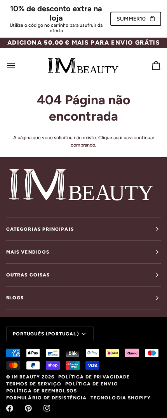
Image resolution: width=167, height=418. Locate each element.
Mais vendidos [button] (27, 252)
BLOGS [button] (15, 298)
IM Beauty (26, 377)
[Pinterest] (28, 408)
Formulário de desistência (46, 398)
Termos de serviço (33, 384)
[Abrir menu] (18, 66)
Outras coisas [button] (28, 275)
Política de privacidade (94, 377)
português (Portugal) (46, 334)
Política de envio (91, 384)
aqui (117, 137)
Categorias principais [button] (40, 229)
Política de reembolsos (41, 391)
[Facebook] (9, 408)
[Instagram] (46, 408)
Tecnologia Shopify (120, 398)
